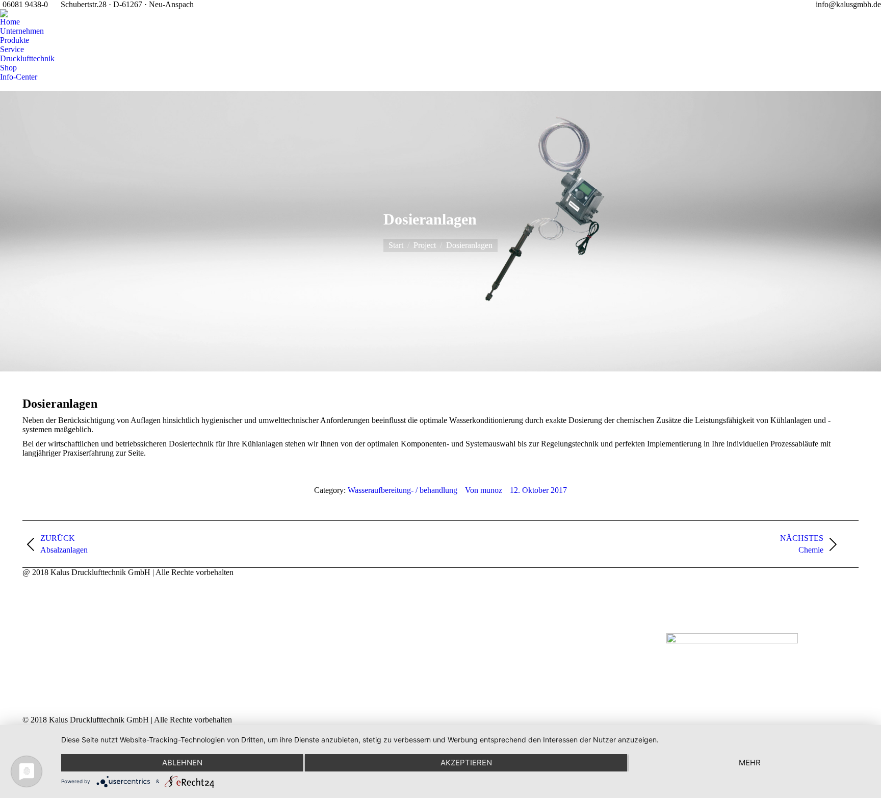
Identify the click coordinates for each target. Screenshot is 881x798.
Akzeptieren (466, 762)
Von (483, 490)
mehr (750, 762)
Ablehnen (182, 762)
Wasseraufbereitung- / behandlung (402, 490)
